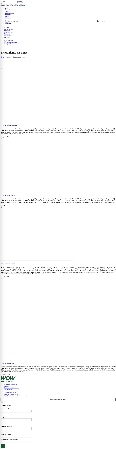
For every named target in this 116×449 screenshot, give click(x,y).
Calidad (6, 386)
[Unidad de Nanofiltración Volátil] (37, 121)
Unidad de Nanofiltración (7, 363)
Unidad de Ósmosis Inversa (8, 195)
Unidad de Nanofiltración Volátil (9, 125)
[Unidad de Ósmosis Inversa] (37, 191)
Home (2, 57)
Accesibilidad (8, 389)
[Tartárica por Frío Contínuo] (37, 260)
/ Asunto (6, 434)
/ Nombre (5, 409)
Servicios (8, 57)
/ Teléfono (6, 426)
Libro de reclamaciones (11, 394)
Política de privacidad (10, 384)
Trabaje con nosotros (10, 392)
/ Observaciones (9, 439)
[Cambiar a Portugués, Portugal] (11, 21)
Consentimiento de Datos (11, 388)
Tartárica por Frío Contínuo (8, 263)
